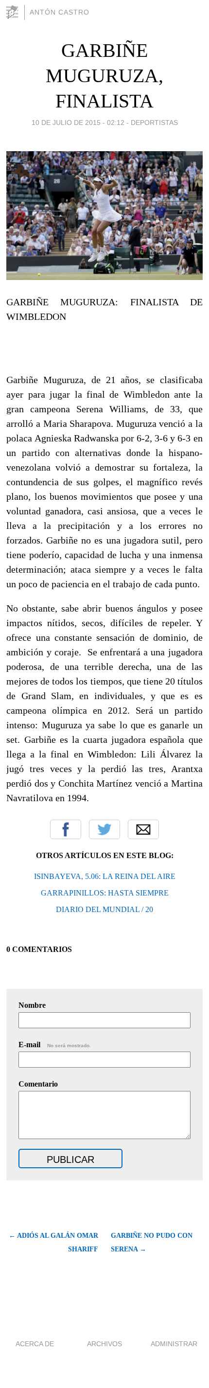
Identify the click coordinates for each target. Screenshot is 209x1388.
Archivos (104, 1344)
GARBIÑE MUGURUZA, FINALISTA (104, 75)
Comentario (38, 1084)
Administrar (174, 1344)
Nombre (32, 1005)
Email (143, 829)
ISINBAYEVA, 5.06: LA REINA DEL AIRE (104, 876)
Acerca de (35, 1344)
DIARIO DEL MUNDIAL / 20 (104, 909)
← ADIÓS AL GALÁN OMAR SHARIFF (53, 1242)
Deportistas (154, 122)
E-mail (54, 1044)
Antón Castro (59, 12)
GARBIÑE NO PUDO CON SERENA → (151, 1242)
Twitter (104, 829)
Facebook (65, 829)
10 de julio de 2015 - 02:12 (78, 122)
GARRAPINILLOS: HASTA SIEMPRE (105, 893)
